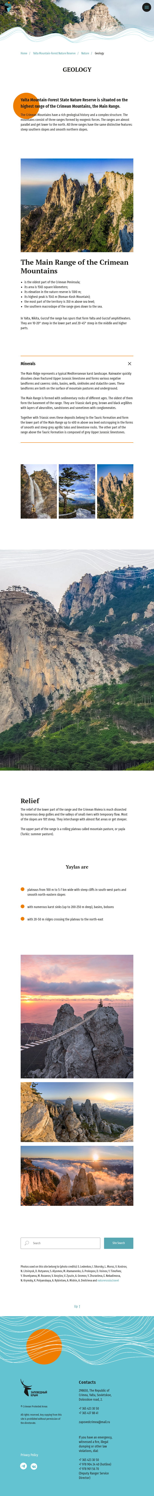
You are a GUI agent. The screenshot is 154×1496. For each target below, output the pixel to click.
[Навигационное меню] (147, 7)
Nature (85, 53)
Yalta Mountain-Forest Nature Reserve (54, 53)
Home (24, 53)
